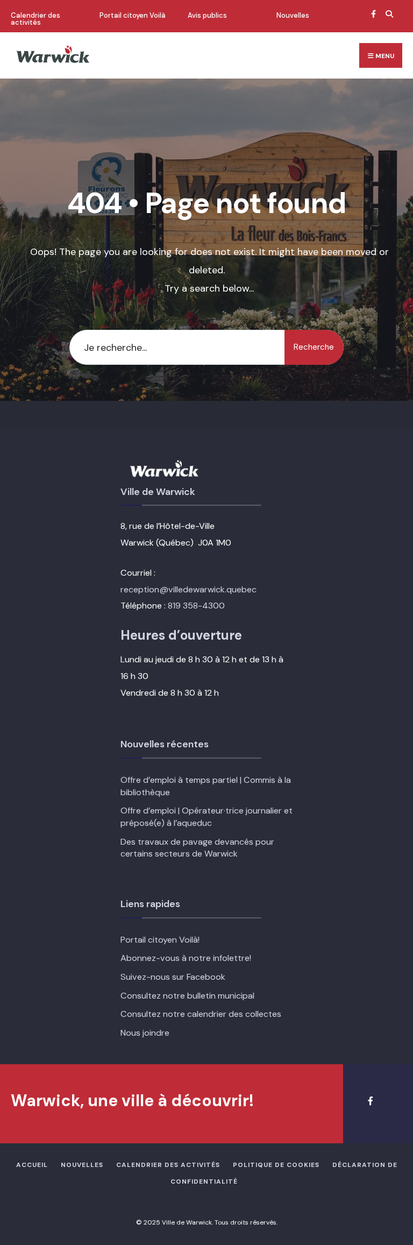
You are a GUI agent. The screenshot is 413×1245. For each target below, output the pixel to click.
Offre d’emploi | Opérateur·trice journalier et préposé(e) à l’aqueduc (206, 817)
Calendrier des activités (35, 19)
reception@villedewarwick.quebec (188, 589)
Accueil (32, 1165)
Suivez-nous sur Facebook (172, 976)
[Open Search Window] (388, 13)
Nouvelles (292, 15)
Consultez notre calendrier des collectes (200, 1014)
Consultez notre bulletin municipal (187, 995)
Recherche (314, 347)
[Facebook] (373, 13)
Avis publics (207, 15)
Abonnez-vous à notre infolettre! (185, 958)
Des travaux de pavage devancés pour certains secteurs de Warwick (197, 848)
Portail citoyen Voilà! (160, 939)
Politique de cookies (276, 1165)
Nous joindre (144, 1032)
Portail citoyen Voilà (132, 15)
